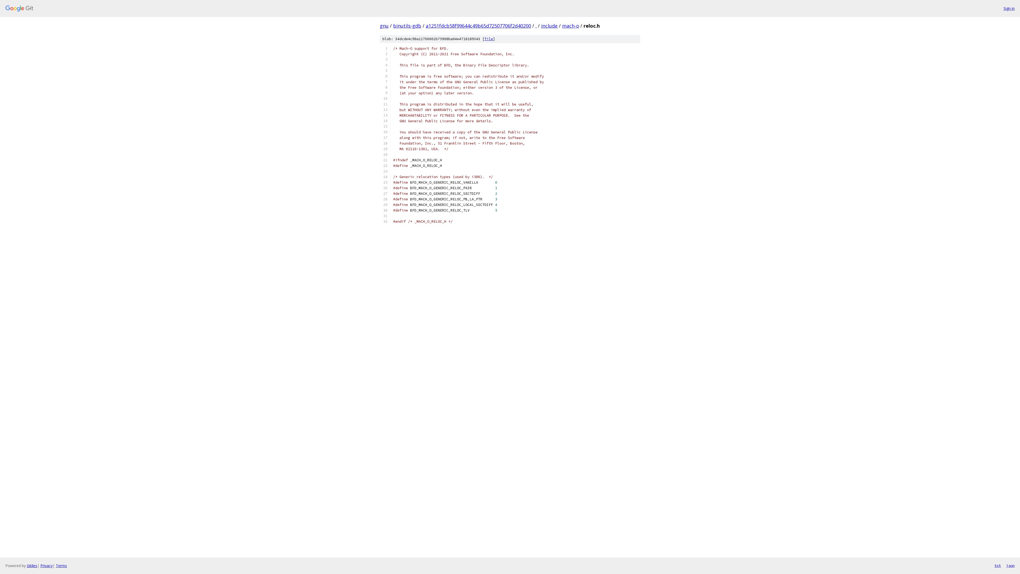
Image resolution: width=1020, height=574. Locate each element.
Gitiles (32, 565)
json (1010, 565)
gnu (384, 26)
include (549, 26)
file (488, 39)
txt (997, 565)
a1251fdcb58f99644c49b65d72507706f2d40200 (478, 26)
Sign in (1009, 8)
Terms (61, 565)
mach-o (570, 26)
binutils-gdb (407, 26)
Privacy (46, 565)
